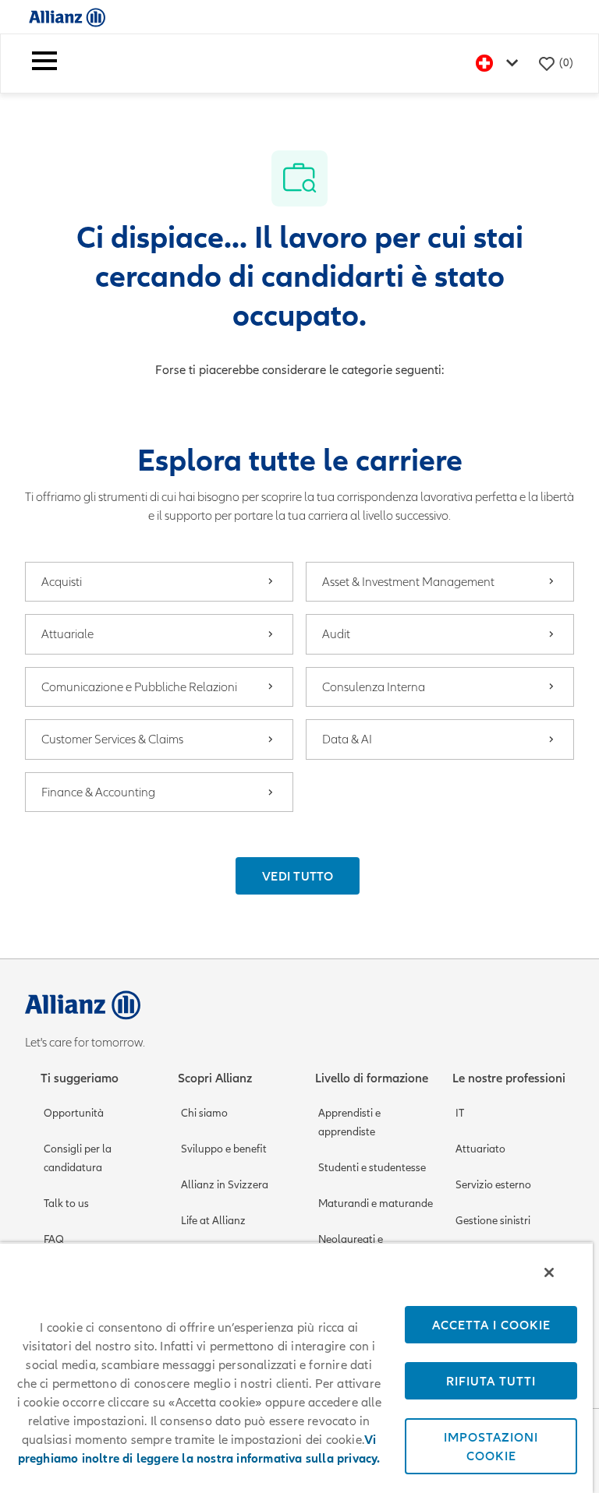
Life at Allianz (213, 1220)
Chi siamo (204, 1113)
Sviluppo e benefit (224, 1149)
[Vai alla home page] (67, 17)
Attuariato (480, 1149)
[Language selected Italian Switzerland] (500, 63)
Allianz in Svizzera (224, 1184)
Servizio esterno (493, 1184)
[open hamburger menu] (44, 63)
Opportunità (74, 1113)
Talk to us (66, 1203)
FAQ (54, 1239)
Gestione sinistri (492, 1220)
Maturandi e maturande (375, 1203)
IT (459, 1113)
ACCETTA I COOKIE (491, 1325)
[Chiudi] (549, 1272)
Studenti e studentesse (372, 1167)
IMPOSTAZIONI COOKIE (491, 1446)
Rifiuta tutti (491, 1381)
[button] (298, 876)
